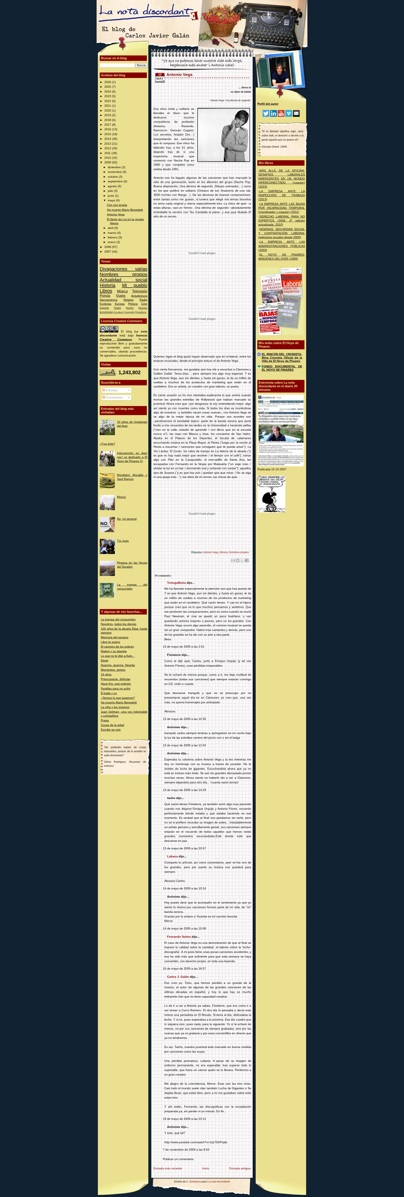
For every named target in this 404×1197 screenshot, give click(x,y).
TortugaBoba (176, 582)
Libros (106, 290)
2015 (108, 134)
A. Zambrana (193, 1181)
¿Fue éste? (107, 443)
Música (122, 291)
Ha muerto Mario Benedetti (125, 209)
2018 (108, 120)
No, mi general (127, 518)
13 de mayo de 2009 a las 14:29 (184, 790)
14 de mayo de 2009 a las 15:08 (184, 928)
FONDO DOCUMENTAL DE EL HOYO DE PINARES (282, 368)
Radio (143, 299)
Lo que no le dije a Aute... (118, 656)
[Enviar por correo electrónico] (233, 560)
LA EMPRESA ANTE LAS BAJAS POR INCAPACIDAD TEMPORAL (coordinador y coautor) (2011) (281, 208)
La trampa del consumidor (118, 619)
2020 (108, 110)
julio (111, 190)
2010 (108, 157)
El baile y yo (109, 693)
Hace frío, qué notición (116, 683)
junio (111, 195)
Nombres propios (123, 274)
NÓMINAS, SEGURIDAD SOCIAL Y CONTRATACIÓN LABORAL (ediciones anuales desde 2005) (281, 233)
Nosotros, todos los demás (118, 624)
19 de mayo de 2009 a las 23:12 (184, 1118)
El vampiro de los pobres (117, 646)
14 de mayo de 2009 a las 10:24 (184, 888)
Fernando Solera (179, 936)
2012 (108, 148)
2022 (108, 101)
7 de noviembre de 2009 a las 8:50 (186, 1149)
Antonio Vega (116, 214)
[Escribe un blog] (237, 560)
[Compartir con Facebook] (247, 560)
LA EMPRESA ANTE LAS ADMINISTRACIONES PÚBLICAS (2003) (281, 246)
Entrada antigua (240, 1168)
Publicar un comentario (178, 1159)
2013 (108, 143)
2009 (108, 162)
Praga (105, 720)
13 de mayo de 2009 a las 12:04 (184, 745)
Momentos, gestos (113, 669)
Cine (144, 303)
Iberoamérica (108, 299)
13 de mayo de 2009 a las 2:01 (183, 646)
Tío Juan (123, 540)
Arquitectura (139, 295)
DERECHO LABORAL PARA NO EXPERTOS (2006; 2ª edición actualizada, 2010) (281, 220)
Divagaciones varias (123, 269)
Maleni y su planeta (114, 651)
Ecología (105, 303)
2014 (108, 138)
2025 (108, 86)
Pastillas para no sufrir (115, 688)
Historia (107, 285)
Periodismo (140, 312)
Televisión (139, 291)
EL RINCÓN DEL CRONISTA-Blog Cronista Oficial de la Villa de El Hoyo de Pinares (282, 358)
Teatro (117, 308)
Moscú (121, 497)
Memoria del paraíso (114, 637)
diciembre (115, 167)
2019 (108, 115)
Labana (172, 856)
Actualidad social (123, 279)
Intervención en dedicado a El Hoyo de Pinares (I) (132, 457)
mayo (112, 200)
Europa (120, 303)
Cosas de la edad (112, 725)
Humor (130, 308)
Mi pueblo (134, 285)
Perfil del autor (267, 103)
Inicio (205, 1168)
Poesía (105, 295)
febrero (113, 237)
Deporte (104, 308)
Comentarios (114, 397)
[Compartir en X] (242, 560)
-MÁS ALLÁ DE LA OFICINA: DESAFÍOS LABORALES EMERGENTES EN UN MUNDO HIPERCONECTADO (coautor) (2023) (281, 178)
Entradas (111, 390)
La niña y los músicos (115, 707)
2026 (108, 82)
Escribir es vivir (111, 729)
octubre (113, 176)
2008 (108, 247)
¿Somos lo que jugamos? (118, 697)
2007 (108, 251)
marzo (112, 232)
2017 (108, 124)
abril (111, 228)
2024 (108, 91)
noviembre (115, 171)
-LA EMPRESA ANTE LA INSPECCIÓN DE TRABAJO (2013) (281, 195)
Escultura (118, 312)
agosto (113, 186)
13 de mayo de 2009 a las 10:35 (184, 719)
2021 (108, 105)
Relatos (129, 299)
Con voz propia (117, 205)
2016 (108, 129)
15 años (106, 674)
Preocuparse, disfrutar (115, 679)
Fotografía (129, 312)
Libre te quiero (110, 642)
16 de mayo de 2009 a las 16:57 (184, 968)
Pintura (133, 303)
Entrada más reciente (167, 1168)
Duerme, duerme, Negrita (118, 665)
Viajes (120, 295)
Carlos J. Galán (178, 976)
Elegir (104, 660)
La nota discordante (218, 1181)
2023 (108, 96)
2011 (108, 153)
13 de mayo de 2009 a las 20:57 (184, 848)
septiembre (116, 181)
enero (112, 242)
